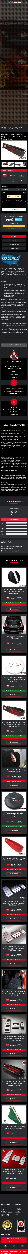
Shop (2, 1209)
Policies (17, 1211)
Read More (13, 394)
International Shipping (6, 1212)
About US (17, 1208)
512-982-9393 (10, 331)
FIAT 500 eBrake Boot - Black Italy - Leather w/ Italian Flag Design (14, 1127)
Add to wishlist (14, 209)
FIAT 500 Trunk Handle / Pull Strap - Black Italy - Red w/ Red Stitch (14, 859)
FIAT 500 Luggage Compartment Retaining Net (14, 637)
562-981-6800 (22, 331)
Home (2, 1208)
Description (14, 236)
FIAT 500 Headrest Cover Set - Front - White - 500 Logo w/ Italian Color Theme (14, 679)
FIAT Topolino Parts (6, 1216)
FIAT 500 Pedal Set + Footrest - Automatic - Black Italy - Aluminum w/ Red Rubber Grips (14, 948)
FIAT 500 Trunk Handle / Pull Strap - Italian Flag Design (14, 771)
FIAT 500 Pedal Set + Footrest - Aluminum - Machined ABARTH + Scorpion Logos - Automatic (14, 1171)
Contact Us (18, 1209)
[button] (25, 150)
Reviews (14, 240)
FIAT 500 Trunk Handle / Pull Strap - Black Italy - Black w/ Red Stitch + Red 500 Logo (14, 724)
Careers (17, 1214)
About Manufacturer (14, 248)
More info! (23, 185)
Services (3, 1211)
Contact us (4, 202)
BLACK (24, 192)
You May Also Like (14, 244)
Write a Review (15, 519)
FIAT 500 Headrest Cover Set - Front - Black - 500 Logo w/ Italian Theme (14, 815)
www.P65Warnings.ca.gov (18, 346)
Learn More (18, 219)
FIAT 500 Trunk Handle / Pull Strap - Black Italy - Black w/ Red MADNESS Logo (14, 1083)
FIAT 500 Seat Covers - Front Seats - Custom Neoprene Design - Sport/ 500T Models (14, 993)
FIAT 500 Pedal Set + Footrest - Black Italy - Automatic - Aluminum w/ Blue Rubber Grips (14, 903)
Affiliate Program (5, 1214)
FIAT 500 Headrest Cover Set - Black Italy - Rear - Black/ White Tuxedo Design (14, 591)
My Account (18, 1212)
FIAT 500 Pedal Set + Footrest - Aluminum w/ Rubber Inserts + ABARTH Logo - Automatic (14, 1038)
